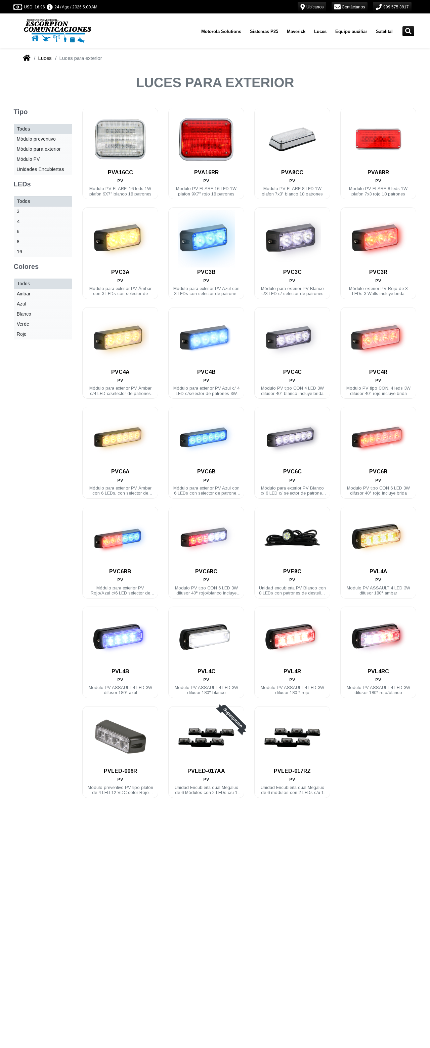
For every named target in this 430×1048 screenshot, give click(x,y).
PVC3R (378, 272)
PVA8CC (292, 172)
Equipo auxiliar (351, 31)
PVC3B (206, 272)
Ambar (24, 293)
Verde (23, 324)
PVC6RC (206, 571)
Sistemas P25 (264, 31)
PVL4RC (378, 671)
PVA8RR (378, 172)
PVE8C (292, 571)
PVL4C (206, 671)
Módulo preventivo (36, 139)
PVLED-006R (120, 771)
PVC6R (378, 471)
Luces (320, 31)
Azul (21, 303)
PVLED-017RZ (292, 771)
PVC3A (120, 272)
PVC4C (292, 372)
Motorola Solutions (221, 31)
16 (19, 251)
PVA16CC (120, 172)
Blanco (24, 314)
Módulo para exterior (39, 149)
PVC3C (292, 272)
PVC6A (120, 471)
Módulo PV (28, 159)
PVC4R (378, 372)
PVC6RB (120, 571)
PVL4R (292, 671)
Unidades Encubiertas (40, 169)
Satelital (384, 31)
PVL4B (120, 671)
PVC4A (120, 372)
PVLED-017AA (206, 771)
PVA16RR (206, 172)
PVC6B (206, 471)
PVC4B (206, 372)
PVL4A (378, 571)
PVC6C (292, 471)
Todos (23, 129)
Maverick (296, 31)
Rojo (22, 334)
